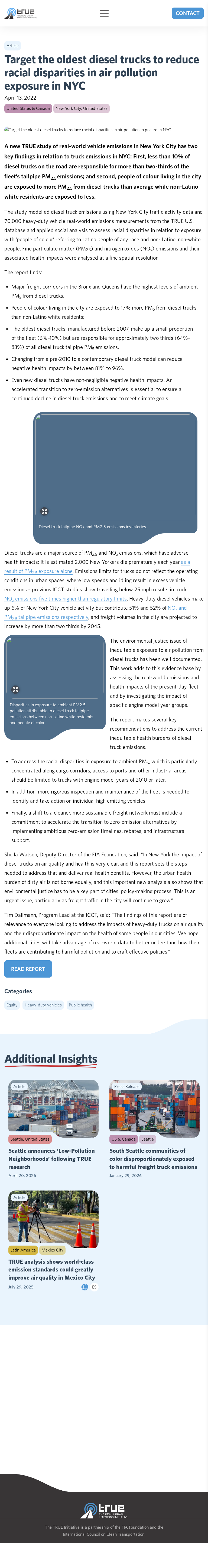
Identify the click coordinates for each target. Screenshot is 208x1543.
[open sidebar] (104, 13)
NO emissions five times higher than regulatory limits (65, 598)
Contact (188, 13)
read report (28, 969)
